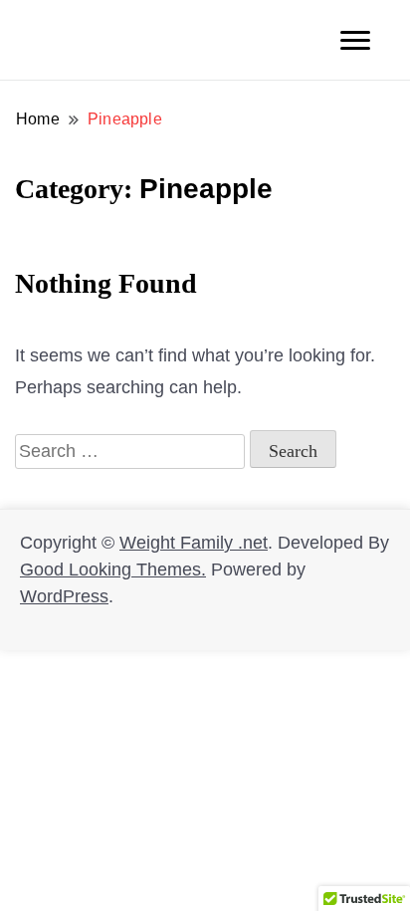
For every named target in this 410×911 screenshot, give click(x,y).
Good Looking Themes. (113, 569)
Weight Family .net (193, 543)
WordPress (64, 596)
